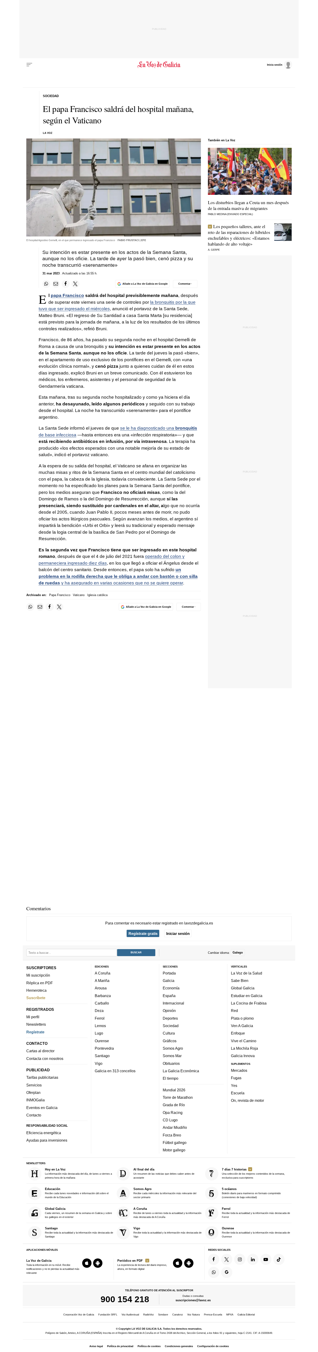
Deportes (170, 1018)
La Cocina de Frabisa (249, 1003)
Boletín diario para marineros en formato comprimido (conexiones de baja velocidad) (251, 1193)
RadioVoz (148, 1314)
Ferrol (100, 1018)
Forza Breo (172, 1135)
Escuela (237, 1093)
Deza (99, 1011)
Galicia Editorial (246, 1314)
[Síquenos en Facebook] (213, 1259)
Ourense (102, 1041)
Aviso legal (96, 1346)
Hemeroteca (36, 990)
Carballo (102, 1003)
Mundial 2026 (174, 1090)
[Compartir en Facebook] (66, 284)
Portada (169, 973)
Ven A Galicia (242, 1026)
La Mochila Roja (244, 1048)
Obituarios (171, 1063)
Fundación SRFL (107, 1314)
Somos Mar (172, 1056)
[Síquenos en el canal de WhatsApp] (213, 1272)
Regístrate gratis (143, 933)
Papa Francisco (59, 595)
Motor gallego (174, 1150)
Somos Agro (173, 1048)
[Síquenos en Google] (226, 1272)
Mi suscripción (38, 975)
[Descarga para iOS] (86, 1263)
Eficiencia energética (43, 1133)
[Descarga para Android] (97, 1263)
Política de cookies (149, 1346)
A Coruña (102, 973)
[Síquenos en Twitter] (226, 1259)
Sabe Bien (239, 980)
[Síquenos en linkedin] (252, 1259)
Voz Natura (193, 1314)
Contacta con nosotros (44, 1058)
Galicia (168, 980)
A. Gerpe (214, 249)
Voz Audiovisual (130, 1314)
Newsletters (36, 1024)
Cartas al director (40, 1051)
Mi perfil (32, 1017)
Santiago (102, 1056)
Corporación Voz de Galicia (78, 1314)
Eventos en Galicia (42, 1108)
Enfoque (238, 1033)
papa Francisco (67, 295)
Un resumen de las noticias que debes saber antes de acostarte (163, 1173)
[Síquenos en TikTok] (278, 1259)
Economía (171, 988)
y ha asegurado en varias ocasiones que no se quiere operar (118, 576)
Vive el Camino (243, 1041)
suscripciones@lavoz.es (193, 1300)
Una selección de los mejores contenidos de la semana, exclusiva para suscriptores (253, 1173)
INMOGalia (35, 1100)
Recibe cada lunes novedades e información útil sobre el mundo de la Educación (76, 1193)
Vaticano (79, 595)
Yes (234, 1085)
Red (234, 1011)
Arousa (101, 988)
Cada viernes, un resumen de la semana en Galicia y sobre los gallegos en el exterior (78, 1212)
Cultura (169, 1033)
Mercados (239, 1070)
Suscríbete (35, 998)
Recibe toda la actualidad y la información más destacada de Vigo (167, 1232)
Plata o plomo (242, 1018)
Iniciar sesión (178, 933)
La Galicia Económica (181, 1071)
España (169, 996)
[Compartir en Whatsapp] (46, 284)
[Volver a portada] (159, 64)
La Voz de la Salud (246, 973)
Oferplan (33, 1092)
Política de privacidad (120, 1346)
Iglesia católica (97, 595)
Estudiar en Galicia (246, 996)
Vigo (98, 1063)
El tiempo (170, 1078)
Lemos (100, 1026)
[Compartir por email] (56, 284)
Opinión (169, 1011)
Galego (238, 952)
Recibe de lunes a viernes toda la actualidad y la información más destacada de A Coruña (167, 1212)
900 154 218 (125, 1299)
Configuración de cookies (213, 1346)
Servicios (34, 1085)
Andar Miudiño (175, 1128)
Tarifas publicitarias (42, 1078)
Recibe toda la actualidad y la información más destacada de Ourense (256, 1232)
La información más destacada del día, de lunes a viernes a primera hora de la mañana (78, 1173)
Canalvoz (177, 1314)
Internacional (173, 1003)
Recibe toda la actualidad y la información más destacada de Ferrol (256, 1212)
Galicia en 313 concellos (115, 1071)
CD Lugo (170, 1120)
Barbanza (103, 996)
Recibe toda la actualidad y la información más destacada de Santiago (79, 1232)
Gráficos (169, 1041)
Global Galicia (242, 988)
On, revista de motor (247, 1100)
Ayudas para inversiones (46, 1140)
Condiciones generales (179, 1346)
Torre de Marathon (178, 1097)
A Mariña (102, 980)
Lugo (99, 1033)
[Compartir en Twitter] (75, 284)
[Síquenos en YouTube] (265, 1259)
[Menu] (29, 64)
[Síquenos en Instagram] (239, 1259)
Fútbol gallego (174, 1142)
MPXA (229, 1314)
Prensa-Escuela (213, 1314)
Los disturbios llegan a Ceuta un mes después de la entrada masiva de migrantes (248, 205)
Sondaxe (163, 1314)
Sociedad (171, 1026)
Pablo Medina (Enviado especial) (230, 214)
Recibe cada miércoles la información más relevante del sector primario (164, 1193)
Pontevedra (104, 1048)
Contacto (33, 1115)
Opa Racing (173, 1112)
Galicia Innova (243, 1056)
